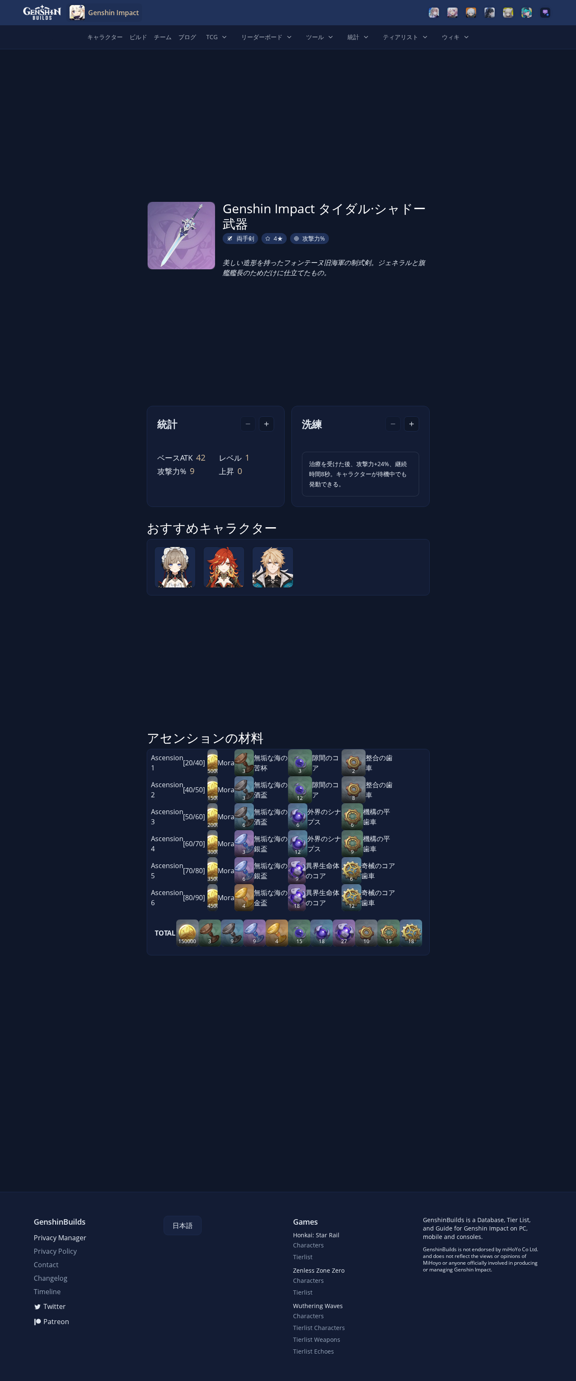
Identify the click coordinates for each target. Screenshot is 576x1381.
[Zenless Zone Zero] (471, 12)
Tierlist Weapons (316, 1339)
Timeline (47, 1291)
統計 (353, 37)
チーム (163, 37)
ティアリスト (400, 37)
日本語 (182, 1225)
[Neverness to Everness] (526, 12)
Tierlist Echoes (313, 1351)
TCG (212, 37)
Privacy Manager (60, 1237)
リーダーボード (262, 37)
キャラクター (105, 37)
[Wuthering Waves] (489, 12)
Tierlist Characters (319, 1328)
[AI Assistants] (545, 12)
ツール (315, 37)
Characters (308, 1245)
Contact (46, 1264)
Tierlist (302, 1257)
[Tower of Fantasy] (433, 12)
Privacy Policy (55, 1251)
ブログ (187, 37)
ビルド (138, 37)
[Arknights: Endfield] (508, 12)
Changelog (50, 1278)
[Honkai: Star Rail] (452, 12)
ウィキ (451, 37)
